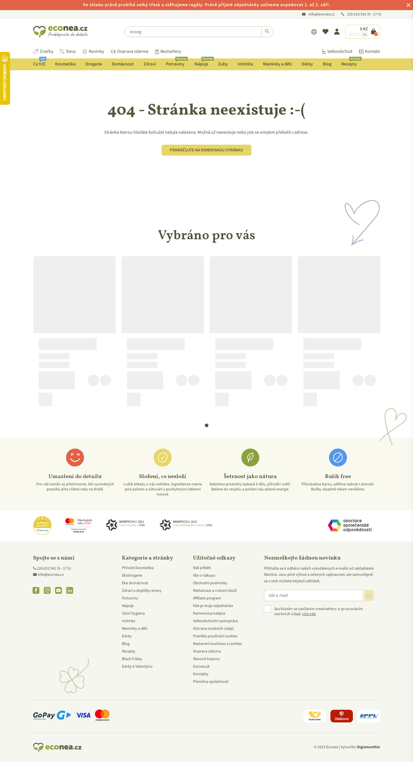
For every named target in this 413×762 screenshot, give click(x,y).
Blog (327, 64)
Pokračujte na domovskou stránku (206, 150)
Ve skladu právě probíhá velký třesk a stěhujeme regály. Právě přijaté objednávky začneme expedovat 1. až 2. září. (206, 5)
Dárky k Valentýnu (137, 666)
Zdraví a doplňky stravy (142, 590)
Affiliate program (207, 598)
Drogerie (93, 64)
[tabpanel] (74, 333)
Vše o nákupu (204, 575)
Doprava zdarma (132, 51)
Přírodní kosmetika (138, 568)
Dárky (307, 64)
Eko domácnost (135, 583)
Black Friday (132, 659)
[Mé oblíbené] (325, 31)
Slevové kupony (206, 659)
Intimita (245, 64)
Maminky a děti (277, 64)
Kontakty (200, 674)
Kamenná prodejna (209, 613)
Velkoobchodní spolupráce (215, 621)
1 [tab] (207, 425)
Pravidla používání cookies (215, 636)
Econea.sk (201, 666)
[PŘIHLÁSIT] (368, 595)
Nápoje (203, 62)
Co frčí (39, 62)
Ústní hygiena (133, 613)
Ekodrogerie (132, 575)
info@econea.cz (321, 14)
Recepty (350, 62)
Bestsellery (170, 51)
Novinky (96, 51)
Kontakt (372, 51)
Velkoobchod (339, 51)
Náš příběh (202, 568)
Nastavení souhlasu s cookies (217, 644)
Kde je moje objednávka (213, 606)
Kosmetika (65, 64)
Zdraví (150, 64)
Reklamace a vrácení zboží (215, 590)
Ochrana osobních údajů (213, 628)
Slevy (71, 51)
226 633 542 (357, 14)
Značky (46, 51)
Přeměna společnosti (210, 681)
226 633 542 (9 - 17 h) (54, 568)
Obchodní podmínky (210, 583)
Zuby (223, 64)
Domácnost (123, 64)
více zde (309, 614)
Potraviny (176, 62)
